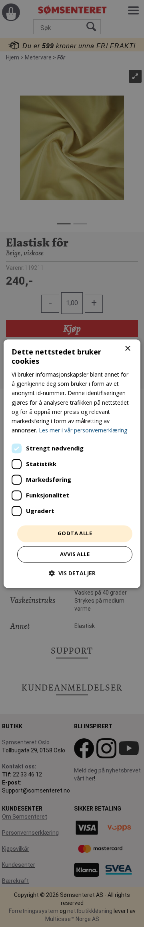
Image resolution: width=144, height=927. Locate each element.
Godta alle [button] (75, 533)
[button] (72, 573)
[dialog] (72, 463)
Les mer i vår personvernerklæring (83, 430)
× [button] (127, 349)
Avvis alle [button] (75, 554)
